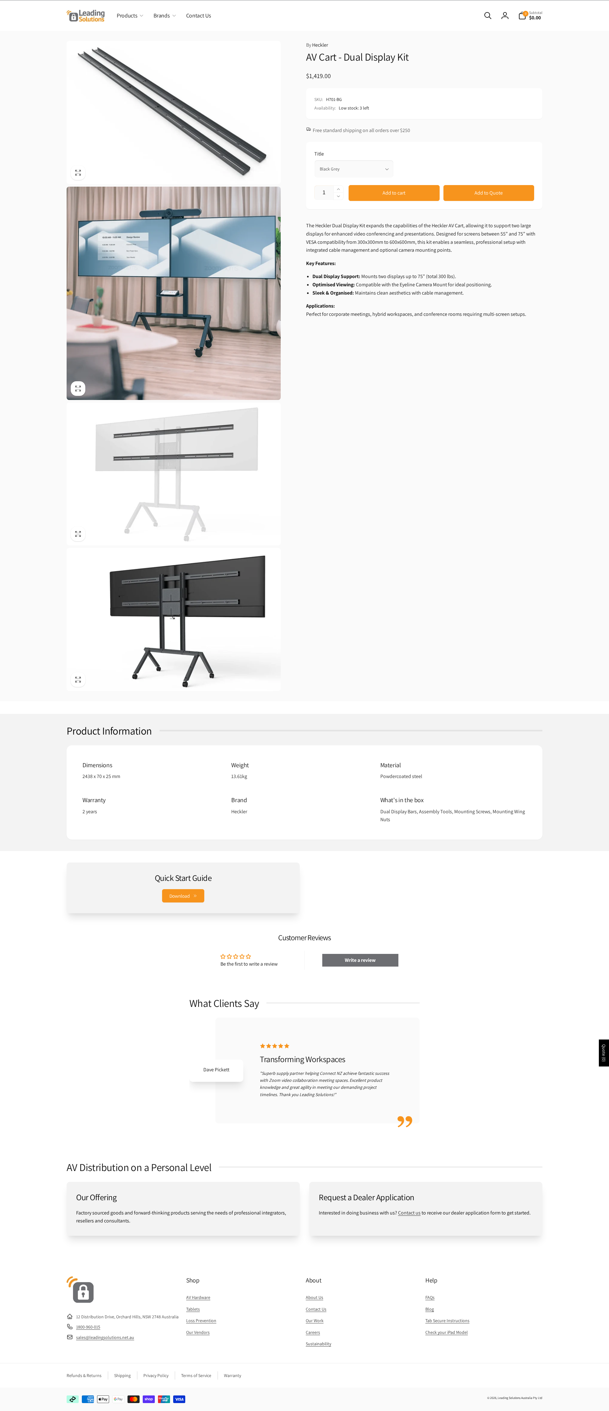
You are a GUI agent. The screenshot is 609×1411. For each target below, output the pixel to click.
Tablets (193, 1309)
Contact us (409, 1212)
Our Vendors (198, 1332)
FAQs (430, 1297)
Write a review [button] (360, 960)
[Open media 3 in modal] (174, 474)
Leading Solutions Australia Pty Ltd (520, 1398)
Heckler (317, 45)
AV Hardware (198, 1297)
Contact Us (316, 1309)
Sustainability (318, 1344)
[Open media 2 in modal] (174, 293)
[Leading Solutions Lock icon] (80, 1301)
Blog (429, 1309)
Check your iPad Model (446, 1332)
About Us (314, 1297)
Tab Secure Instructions (447, 1320)
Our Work (315, 1320)
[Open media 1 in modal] (174, 112)
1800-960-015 (88, 1327)
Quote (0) (604, 1053)
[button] (129, 15)
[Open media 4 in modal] (174, 619)
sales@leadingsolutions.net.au (105, 1337)
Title (319, 153)
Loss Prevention (201, 1320)
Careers (313, 1332)
